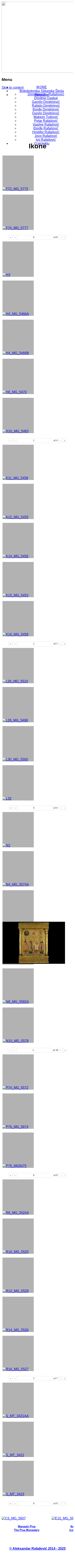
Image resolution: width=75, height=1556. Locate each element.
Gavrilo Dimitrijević (46, 102)
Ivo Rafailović (46, 139)
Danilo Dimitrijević (45, 113)
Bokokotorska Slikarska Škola (42, 91)
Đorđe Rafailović (46, 128)
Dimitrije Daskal (46, 98)
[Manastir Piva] (14, 1518)
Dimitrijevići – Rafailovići (46, 94)
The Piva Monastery (26, 1530)
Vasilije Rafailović (46, 124)
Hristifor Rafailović (45, 132)
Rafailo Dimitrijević (46, 105)
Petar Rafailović (46, 121)
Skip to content (13, 87)
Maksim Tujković (46, 117)
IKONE (41, 87)
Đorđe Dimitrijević (46, 109)
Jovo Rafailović (46, 136)
